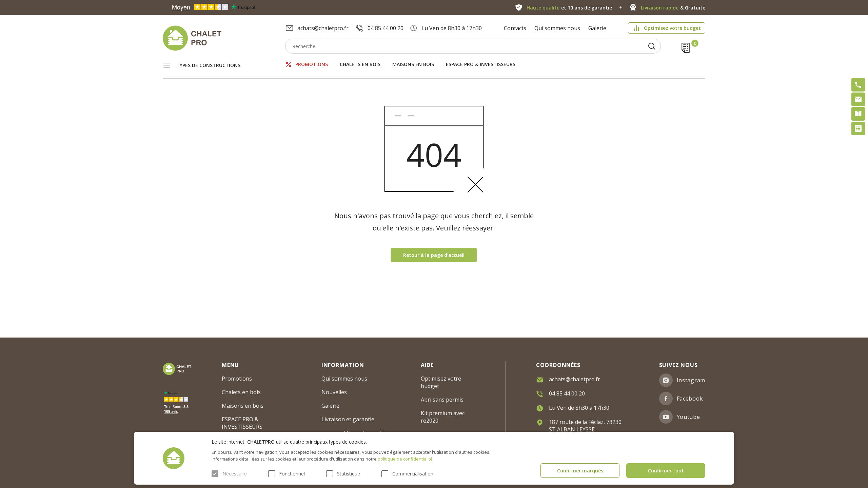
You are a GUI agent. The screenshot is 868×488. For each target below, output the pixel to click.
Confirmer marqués (580, 470)
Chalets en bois (360, 64)
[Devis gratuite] (858, 128)
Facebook (690, 398)
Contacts (515, 28)
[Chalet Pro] (224, 38)
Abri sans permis (442, 399)
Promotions (311, 64)
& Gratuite (673, 7)
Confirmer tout (666, 470)
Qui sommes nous (557, 28)
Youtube (688, 417)
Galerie (597, 28)
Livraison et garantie (347, 419)
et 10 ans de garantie (569, 7)
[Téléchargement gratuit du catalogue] (858, 114)
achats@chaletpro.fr (323, 28)
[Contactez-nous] (858, 99)
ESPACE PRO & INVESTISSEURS (480, 64)
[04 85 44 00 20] (858, 85)
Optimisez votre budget (672, 28)
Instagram (691, 380)
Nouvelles (334, 392)
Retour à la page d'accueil (434, 255)
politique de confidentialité (405, 459)
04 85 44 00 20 (385, 28)
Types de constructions (208, 65)
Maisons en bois (413, 64)
